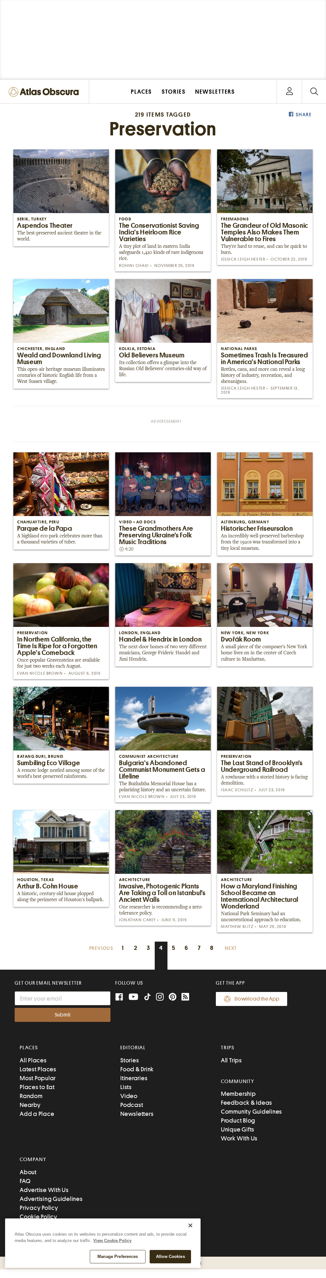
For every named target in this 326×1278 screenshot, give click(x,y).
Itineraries (133, 1078)
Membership (238, 1094)
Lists (126, 1087)
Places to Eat (37, 1087)
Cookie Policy (38, 1217)
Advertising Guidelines (51, 1199)
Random (31, 1096)
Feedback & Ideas (246, 1103)
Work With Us (239, 1138)
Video (129, 1096)
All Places (33, 1060)
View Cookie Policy (112, 1240)
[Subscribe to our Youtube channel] (133, 997)
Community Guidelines (251, 1112)
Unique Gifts (237, 1129)
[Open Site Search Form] (314, 92)
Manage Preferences (117, 1256)
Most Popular (38, 1078)
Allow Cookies (170, 1256)
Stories (129, 1060)
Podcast (131, 1105)
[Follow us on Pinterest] (172, 997)
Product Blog (238, 1120)
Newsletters (136, 1114)
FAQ (25, 1181)
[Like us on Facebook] (119, 997)
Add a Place (37, 1114)
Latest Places (38, 1069)
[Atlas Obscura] (45, 92)
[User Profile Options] (289, 92)
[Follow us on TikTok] (147, 998)
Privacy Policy (39, 1208)
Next (231, 948)
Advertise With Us (44, 1190)
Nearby (30, 1105)
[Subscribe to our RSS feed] (185, 997)
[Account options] (289, 91)
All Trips (231, 1060)
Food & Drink (137, 1069)
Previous (101, 948)
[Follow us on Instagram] (160, 997)
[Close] (190, 1225)
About (28, 1172)
